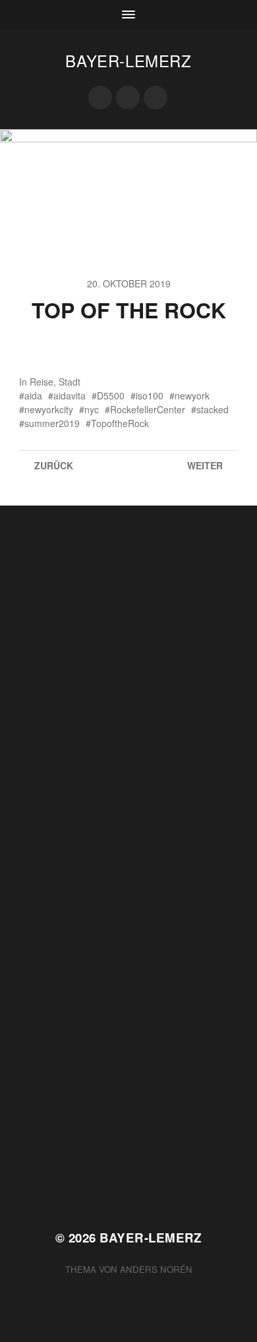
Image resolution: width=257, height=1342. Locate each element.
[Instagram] (155, 97)
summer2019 (52, 423)
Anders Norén (156, 1269)
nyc (91, 409)
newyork (192, 395)
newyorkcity (48, 409)
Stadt (69, 381)
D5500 (111, 395)
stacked (212, 409)
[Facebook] (100, 97)
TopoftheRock (120, 423)
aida (33, 395)
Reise (41, 381)
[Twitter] (128, 97)
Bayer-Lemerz (128, 60)
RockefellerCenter (147, 409)
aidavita (69, 395)
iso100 (149, 395)
